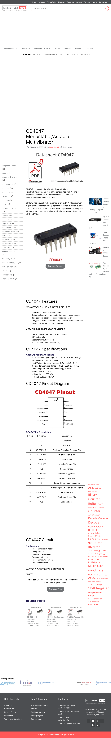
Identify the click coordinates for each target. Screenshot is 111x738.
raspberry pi (91, 581)
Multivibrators (7, 243)
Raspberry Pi (7, 259)
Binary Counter (94, 497)
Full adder (104, 539)
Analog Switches (38, 712)
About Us (42, 2)
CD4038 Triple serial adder (69, 723)
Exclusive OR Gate (94, 536)
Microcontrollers (8, 231)
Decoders (6, 192)
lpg (104, 554)
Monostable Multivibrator (94, 560)
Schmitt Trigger (95, 584)
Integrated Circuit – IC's (10, 208)
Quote (95, 2)
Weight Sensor (93, 604)
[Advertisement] (55, 29)
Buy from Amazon (55, 266)
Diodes (57, 48)
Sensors (67, 48)
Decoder (94, 522)
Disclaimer (61, 2)
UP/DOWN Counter (93, 601)
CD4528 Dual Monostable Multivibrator (32, 619)
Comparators (7, 184)
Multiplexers (64, 55)
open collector (104, 575)
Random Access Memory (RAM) (10, 251)
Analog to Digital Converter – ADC (10, 177)
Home (34, 2)
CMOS (100, 504)
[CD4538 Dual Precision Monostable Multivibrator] (55, 611)
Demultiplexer (96, 526)
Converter (101, 507)
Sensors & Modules (49, 55)
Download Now (55, 589)
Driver (97, 533)
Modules (78, 48)
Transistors (25, 48)
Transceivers (7, 275)
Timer (89, 599)
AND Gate (94, 487)
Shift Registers (8, 267)
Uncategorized (8, 279)
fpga (98, 539)
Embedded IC (9, 48)
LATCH (104, 551)
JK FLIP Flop (94, 550)
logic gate (98, 554)
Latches (5, 215)
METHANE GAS (92, 556)
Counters (36, 55)
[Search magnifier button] (106, 8)
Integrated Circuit (41, 48)
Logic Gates (85, 55)
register (98, 581)
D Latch (91, 533)
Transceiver (97, 599)
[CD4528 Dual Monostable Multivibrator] (35, 611)
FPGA (4, 204)
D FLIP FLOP (95, 530)
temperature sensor (95, 594)
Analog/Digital (37, 716)
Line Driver (91, 554)
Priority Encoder (103, 578)
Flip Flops (6, 200)
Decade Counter (98, 518)
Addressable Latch (93, 484)
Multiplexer (95, 565)
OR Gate (93, 578)
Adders (4, 173)
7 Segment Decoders (10, 166)
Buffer (92, 504)
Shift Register (98, 588)
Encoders (5, 196)
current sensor (94, 515)
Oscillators (6, 247)
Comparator (93, 507)
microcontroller (103, 556)
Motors (4, 235)
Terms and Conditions (74, 2)
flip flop (92, 539)
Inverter (94, 547)
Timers (4, 271)
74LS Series (75, 55)
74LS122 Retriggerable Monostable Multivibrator (75, 619)
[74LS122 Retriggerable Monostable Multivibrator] (75, 611)
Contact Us (103, 2)
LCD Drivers (7, 219)
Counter (94, 511)
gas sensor (95, 542)
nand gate (95, 570)
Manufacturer (7, 227)
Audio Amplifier (92, 491)
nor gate (93, 574)
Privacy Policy (51, 2)
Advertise (87, 2)
